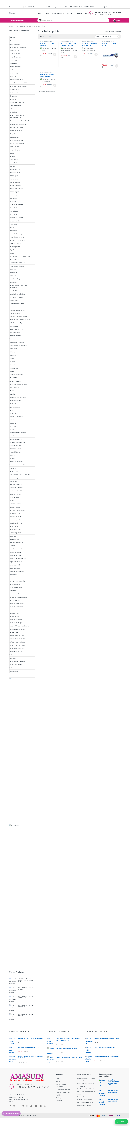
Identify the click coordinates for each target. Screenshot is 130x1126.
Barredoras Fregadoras (17, 279)
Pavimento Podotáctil (16, 487)
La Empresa (59, 1087)
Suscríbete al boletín (12, 1113)
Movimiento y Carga (16, 439)
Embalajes (13, 201)
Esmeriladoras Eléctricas (17, 294)
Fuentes (12, 420)
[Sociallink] (10, 1106)
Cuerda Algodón (15, 169)
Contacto (88, 13)
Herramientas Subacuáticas (18, 345)
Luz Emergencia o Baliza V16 (86, 1089)
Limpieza (12, 358)
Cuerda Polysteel (15, 192)
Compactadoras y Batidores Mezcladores (18, 286)
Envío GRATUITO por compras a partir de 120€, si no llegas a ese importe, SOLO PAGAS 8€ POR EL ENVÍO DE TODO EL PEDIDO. (59, 7)
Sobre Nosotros (57, 13)
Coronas (12, 156)
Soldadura (13, 658)
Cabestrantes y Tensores (17, 442)
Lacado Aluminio (15, 497)
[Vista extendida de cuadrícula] (43, 37)
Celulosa (12, 362)
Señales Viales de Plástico (17, 639)
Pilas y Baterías (14, 387)
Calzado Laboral (15, 89)
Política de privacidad (63, 1092)
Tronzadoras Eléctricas (17, 342)
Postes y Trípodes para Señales (19, 626)
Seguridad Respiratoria (17, 571)
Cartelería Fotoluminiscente (18, 597)
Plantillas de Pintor (15, 516)
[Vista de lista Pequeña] (50, 37)
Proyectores (13, 355)
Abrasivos (13, 41)
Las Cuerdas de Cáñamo (85, 1102)
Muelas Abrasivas (15, 67)
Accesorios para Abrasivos (18, 47)
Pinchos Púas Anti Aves (17, 143)
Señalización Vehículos (17, 648)
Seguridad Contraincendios (18, 558)
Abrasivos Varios (15, 44)
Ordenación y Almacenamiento (19, 478)
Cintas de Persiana (15, 494)
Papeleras (13, 426)
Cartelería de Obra (15, 594)
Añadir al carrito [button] (54, 54)
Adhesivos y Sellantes (16, 79)
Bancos (12, 410)
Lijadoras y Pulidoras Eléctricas (19, 316)
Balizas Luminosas (15, 584)
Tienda (108, 7)
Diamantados (14, 159)
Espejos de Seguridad (16, 416)
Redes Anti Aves (15, 147)
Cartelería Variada (15, 600)
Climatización (14, 96)
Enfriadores (13, 109)
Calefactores (13, 99)
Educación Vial (14, 613)
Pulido (11, 70)
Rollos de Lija (14, 73)
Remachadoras (14, 259)
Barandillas (13, 413)
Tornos (12, 339)
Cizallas (12, 227)
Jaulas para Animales (16, 140)
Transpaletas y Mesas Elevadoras (20, 465)
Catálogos (79, 13)
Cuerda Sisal (13, 198)
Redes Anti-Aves (82, 1097)
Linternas (12, 352)
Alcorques (13, 404)
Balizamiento (14, 578)
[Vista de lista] (47, 37)
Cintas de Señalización (17, 607)
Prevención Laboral (15, 552)
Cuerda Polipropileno (16, 188)
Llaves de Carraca (15, 243)
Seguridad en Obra (16, 565)
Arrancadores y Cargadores (18, 384)
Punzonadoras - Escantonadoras (20, 256)
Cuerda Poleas (14, 179)
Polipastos (13, 455)
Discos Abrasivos (15, 54)
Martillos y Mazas (15, 247)
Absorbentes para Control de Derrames (22, 121)
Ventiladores (13, 112)
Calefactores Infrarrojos (17, 102)
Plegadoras (13, 250)
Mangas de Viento (15, 616)
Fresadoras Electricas (16, 297)
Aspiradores (13, 276)
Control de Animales (16, 130)
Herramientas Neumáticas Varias (20, 474)
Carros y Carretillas (15, 445)
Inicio (39, 13)
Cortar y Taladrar (15, 150)
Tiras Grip (13, 76)
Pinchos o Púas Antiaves (84, 1099)
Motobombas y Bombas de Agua (20, 320)
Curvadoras (13, 231)
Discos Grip (13, 60)
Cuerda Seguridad (15, 195)
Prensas (12, 253)
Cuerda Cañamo (15, 172)
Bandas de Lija (14, 50)
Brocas (12, 153)
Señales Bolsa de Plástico (17, 636)
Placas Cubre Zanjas (16, 623)
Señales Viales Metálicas (17, 645)
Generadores (14, 300)
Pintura (12, 500)
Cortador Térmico (15, 291)
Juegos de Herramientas (17, 240)
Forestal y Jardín (15, 221)
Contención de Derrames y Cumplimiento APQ (18, 116)
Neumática (13, 468)
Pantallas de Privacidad (17, 549)
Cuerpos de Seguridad (17, 542)
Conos (11, 610)
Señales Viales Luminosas (18, 642)
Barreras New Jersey (16, 587)
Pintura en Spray (15, 513)
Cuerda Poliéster (15, 182)
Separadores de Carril (16, 651)
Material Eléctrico (15, 378)
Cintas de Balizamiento (46, 41)
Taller (11, 668)
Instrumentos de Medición (18, 397)
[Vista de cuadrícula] (40, 37)
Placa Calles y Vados (16, 619)
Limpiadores (13, 365)
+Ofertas (12, 38)
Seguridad (13, 536)
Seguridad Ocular (15, 568)
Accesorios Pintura (15, 504)
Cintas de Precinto (15, 208)
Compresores (14, 471)
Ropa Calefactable (15, 529)
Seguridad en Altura (16, 562)
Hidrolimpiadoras (15, 313)
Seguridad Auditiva (15, 555)
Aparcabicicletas (15, 407)
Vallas (11, 655)
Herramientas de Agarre (17, 234)
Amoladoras (13, 272)
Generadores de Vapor (17, 307)
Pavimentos (13, 481)
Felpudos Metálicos (16, 484)
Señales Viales (14, 632)
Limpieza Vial (14, 368)
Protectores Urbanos (16, 436)
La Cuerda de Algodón (84, 1105)
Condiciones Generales (63, 1089)
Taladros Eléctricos (15, 336)
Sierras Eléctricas (15, 332)
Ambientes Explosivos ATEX (18, 83)
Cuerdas (12, 166)
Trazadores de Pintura (16, 523)
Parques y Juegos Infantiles (18, 433)
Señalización (13, 575)
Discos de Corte (14, 163)
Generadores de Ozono (17, 304)
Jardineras (13, 423)
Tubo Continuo (14, 214)
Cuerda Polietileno (15, 185)
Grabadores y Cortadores (17, 310)
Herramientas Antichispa (17, 263)
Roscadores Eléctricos (16, 329)
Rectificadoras (14, 326)
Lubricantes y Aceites (16, 374)
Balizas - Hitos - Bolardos (17, 581)
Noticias (69, 13)
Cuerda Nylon (14, 176)
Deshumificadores (15, 106)
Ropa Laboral (14, 526)
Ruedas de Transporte (16, 461)
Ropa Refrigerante (15, 533)
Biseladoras (13, 282)
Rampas (12, 458)
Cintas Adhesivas (15, 93)
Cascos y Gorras (14, 539)
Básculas (12, 394)
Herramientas (14, 224)
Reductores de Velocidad (17, 629)
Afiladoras (13, 269)
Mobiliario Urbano (15, 400)
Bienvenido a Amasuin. (15, 7)
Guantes (12, 546)
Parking (12, 429)
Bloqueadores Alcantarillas (18, 124)
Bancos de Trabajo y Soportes (19, 86)
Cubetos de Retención (16, 127)
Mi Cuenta (118, 7)
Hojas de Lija (13, 63)
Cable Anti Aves (14, 137)
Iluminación (13, 349)
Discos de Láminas (15, 57)
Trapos (12, 371)
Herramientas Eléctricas (17, 266)
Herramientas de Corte (17, 237)
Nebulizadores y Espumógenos (19, 323)
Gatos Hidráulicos (15, 452)
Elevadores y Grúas (15, 449)
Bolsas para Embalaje (16, 205)
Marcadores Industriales (17, 510)
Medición (12, 391)
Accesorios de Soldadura (17, 661)
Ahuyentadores (14, 134)
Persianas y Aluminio (16, 491)
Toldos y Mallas (14, 671)
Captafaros (13, 591)
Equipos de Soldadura (16, 664)
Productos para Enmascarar (18, 520)
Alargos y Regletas (15, 381)
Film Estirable (14, 211)
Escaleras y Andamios (16, 218)
